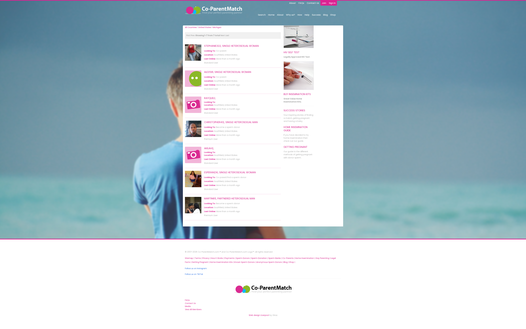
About (292, 3)
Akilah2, (209, 148)
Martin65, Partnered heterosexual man (229, 198)
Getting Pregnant (295, 147)
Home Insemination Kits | (222, 262)
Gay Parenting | (323, 258)
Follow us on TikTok (194, 274)
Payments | (230, 258)
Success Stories (294, 110)
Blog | (286, 262)
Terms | (198, 258)
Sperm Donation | (259, 258)
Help (307, 14)
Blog (325, 14)
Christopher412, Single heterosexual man (231, 122)
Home (271, 14)
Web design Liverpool (259, 315)
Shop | (292, 262)
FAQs (301, 3)
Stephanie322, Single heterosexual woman (231, 46)
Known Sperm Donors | (245, 262)
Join (324, 3)
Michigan (217, 27)
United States (204, 27)
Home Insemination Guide (296, 128)
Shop (333, 14)
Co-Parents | (288, 258)
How (299, 14)
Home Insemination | (305, 258)
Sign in (332, 3)
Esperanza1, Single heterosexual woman (230, 172)
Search (262, 14)
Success (316, 14)
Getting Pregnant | (201, 262)
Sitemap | (190, 258)
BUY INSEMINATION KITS (297, 94)
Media (188, 306)
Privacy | (206, 258)
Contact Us (313, 3)
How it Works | (218, 258)
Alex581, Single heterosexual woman (227, 72)
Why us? (290, 14)
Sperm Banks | (275, 258)
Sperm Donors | (243, 258)
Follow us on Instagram (196, 268)
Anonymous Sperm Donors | (270, 262)
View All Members (193, 309)
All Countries (191, 27)
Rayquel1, (210, 98)
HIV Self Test (291, 52)
